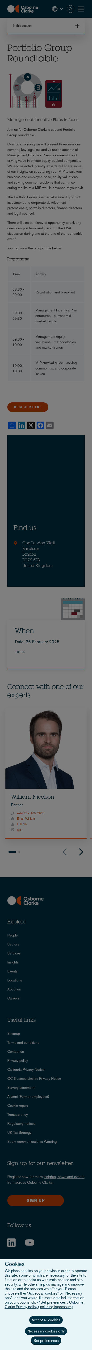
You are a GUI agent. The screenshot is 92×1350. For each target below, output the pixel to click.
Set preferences (46, 1340)
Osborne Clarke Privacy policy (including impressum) (44, 1304)
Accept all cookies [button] (46, 1320)
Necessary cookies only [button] (46, 1331)
